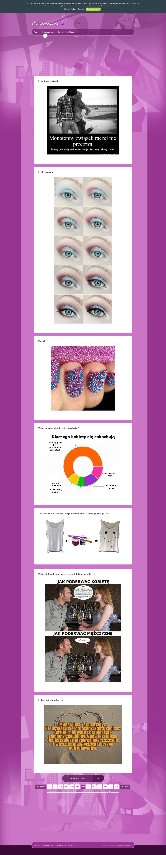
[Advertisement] (83, 56)
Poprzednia (41, 787)
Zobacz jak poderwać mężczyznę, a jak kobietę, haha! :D (66, 574)
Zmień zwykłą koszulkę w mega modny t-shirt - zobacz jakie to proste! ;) (74, 513)
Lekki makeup (45, 172)
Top (35, 32)
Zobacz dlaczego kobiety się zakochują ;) (58, 428)
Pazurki (42, 341)
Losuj (60, 32)
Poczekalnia (47, 33)
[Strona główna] (50, 26)
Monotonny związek (48, 81)
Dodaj (72, 32)
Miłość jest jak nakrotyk (50, 700)
